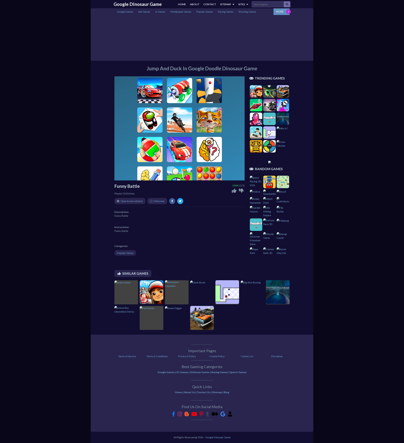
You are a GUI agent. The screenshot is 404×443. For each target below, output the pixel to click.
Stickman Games (200, 372)
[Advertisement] (209, 39)
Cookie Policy (217, 356)
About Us (189, 392)
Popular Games (125, 252)
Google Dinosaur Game (138, 4)
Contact (209, 4)
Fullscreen (159, 200)
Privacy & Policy (187, 356)
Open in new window (132, 200)
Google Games (166, 372)
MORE (280, 11)
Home (182, 4)
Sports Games (238, 372)
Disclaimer (277, 356)
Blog (226, 392)
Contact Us (247, 356)
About (194, 4)
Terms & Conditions (157, 356)
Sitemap (225, 4)
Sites (241, 4)
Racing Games (219, 372)
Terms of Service (127, 356)
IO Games (182, 372)
